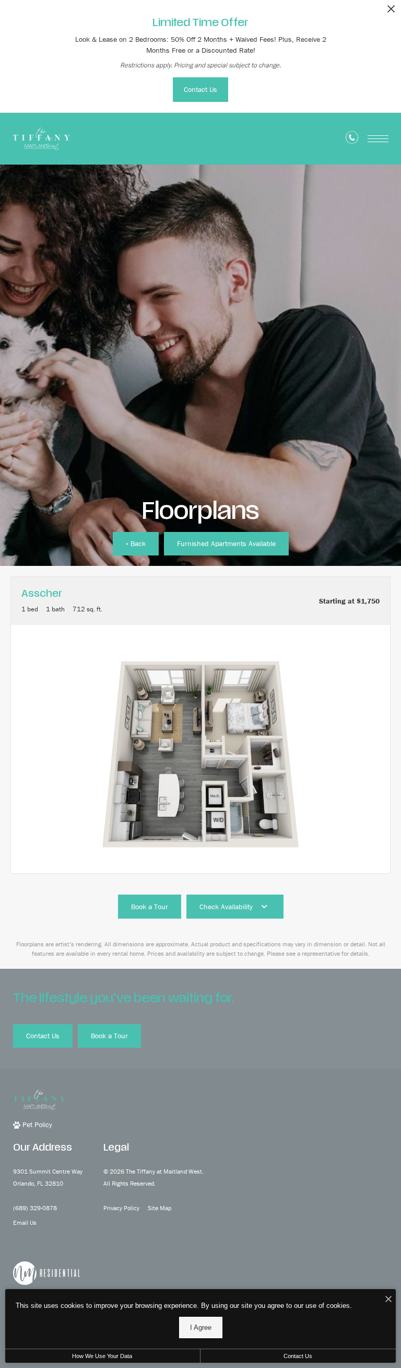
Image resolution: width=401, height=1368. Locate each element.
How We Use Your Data (102, 1356)
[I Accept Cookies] (388, 1299)
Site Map (159, 1208)
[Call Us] (352, 139)
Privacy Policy (121, 1208)
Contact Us (298, 1356)
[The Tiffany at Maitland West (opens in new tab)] (46, 1272)
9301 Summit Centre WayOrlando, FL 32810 (47, 1177)
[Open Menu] (378, 138)
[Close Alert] (391, 12)
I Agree (200, 1327)
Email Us (25, 1222)
